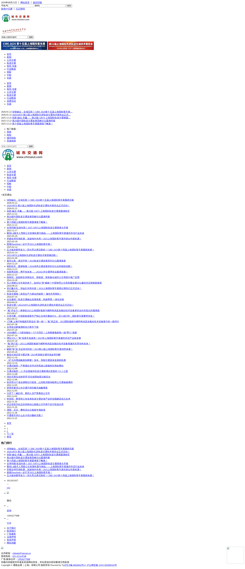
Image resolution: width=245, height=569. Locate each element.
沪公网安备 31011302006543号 (101, 565)
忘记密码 (20, 9)
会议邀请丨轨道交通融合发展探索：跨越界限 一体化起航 (35, 299)
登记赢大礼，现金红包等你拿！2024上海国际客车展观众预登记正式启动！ (44, 288)
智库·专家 (12, 66)
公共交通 (11, 60)
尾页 (9, 437)
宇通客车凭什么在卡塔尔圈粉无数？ (25, 415)
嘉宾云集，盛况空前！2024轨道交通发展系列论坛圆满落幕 (36, 261)
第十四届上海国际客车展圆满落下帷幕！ (32, 123)
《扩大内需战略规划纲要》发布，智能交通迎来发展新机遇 (36, 360)
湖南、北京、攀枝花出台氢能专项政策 (26, 410)
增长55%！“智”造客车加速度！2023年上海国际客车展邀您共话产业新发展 (44, 338)
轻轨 (9, 135)
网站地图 (11, 543)
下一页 (10, 434)
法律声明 (11, 537)
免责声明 (11, 540)
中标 (9, 75)
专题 (9, 78)
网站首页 (24, 2)
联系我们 (11, 531)
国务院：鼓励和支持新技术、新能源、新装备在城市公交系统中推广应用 (43, 277)
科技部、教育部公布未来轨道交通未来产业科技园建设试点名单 (38, 399)
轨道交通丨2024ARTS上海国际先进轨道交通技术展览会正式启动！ (40, 305)
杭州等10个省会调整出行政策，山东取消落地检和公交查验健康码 (40, 382)
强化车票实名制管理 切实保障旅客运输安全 (28, 377)
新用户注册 (6, 9)
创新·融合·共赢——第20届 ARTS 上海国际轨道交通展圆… (41, 118)
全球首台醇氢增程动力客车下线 (23, 327)
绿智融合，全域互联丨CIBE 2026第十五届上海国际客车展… (42, 112)
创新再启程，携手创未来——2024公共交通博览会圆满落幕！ (37, 272)
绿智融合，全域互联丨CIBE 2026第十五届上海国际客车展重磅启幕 (40, 200)
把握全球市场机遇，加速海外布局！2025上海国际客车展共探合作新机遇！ (44, 238)
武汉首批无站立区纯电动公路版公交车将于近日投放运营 (35, 404)
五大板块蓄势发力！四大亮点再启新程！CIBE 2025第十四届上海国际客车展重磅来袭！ (50, 250)
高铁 (9, 132)
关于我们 (11, 528)
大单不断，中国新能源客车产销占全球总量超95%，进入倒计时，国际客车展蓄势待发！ (51, 316)
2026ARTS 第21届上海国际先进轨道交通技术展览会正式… (41, 115)
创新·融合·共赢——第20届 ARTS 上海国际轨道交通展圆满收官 (38, 211)
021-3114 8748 (19, 556)
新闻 (9, 57)
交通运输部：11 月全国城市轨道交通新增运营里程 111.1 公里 (37, 371)
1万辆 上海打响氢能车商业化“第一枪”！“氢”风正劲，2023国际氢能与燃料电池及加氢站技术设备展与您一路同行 (63, 321)
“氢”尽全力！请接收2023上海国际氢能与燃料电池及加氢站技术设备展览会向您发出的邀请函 (53, 310)
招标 (9, 72)
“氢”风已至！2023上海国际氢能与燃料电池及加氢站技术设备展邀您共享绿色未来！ (48, 343)
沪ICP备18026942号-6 (75, 565)
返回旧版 (37, 2)
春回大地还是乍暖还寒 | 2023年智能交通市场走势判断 (34, 354)
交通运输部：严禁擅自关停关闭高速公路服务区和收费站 (35, 366)
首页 (9, 54)
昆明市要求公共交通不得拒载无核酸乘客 (27, 388)
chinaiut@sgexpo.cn (21, 553)
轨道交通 (11, 63)
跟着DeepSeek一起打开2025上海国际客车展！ (29, 244)
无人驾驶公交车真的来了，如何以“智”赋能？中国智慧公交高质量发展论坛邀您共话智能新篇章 (54, 283)
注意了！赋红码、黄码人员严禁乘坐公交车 (28, 393)
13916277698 (24, 559)
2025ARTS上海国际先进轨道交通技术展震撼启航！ (32, 255)
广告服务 (11, 534)
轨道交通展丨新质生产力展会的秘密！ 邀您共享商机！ (34, 294)
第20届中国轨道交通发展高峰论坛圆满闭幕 (33, 121)
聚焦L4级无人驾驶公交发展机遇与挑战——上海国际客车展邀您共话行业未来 (45, 233)
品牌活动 (11, 101)
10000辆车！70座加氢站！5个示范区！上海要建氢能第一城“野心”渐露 (42, 332)
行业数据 (11, 69)
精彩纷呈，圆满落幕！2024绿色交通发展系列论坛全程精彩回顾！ (40, 266)
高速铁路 (11, 141)
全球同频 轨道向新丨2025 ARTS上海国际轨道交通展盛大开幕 (37, 227)
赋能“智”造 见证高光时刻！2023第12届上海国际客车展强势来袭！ (40, 349)
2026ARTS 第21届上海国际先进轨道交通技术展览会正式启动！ (38, 205)
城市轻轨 (11, 138)
